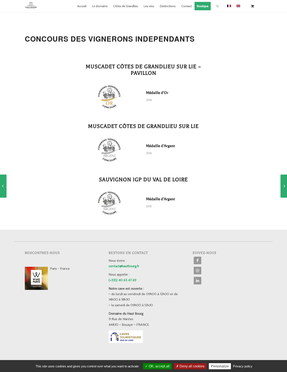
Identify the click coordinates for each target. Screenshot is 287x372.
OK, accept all (159, 366)
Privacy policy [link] (242, 366)
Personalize (220, 366)
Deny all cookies (191, 366)
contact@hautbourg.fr (124, 266)
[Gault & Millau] (283, 186)
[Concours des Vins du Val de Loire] (3, 186)
